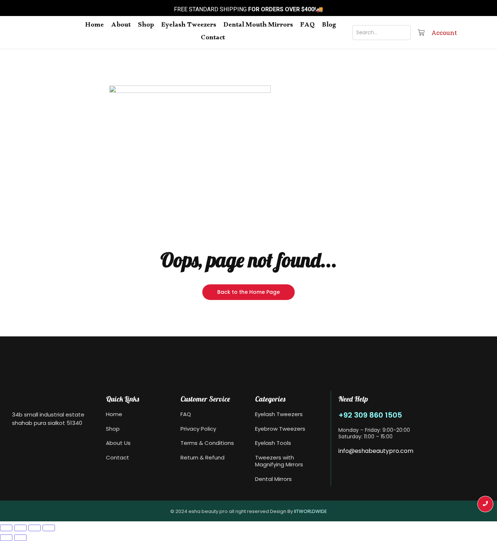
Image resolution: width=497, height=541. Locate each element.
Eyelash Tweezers (188, 26)
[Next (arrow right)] (20, 537)
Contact (213, 38)
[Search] (400, 32)
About (121, 26)
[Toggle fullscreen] (20, 528)
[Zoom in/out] (6, 528)
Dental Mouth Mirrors (258, 26)
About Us (118, 443)
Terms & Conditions (207, 443)
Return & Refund (202, 457)
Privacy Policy (198, 429)
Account (444, 32)
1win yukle (1, 0)
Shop (146, 26)
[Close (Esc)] (49, 528)
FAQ (307, 26)
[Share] (34, 528)
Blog (329, 26)
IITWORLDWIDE (310, 511)
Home (94, 26)
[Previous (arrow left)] (6, 537)
